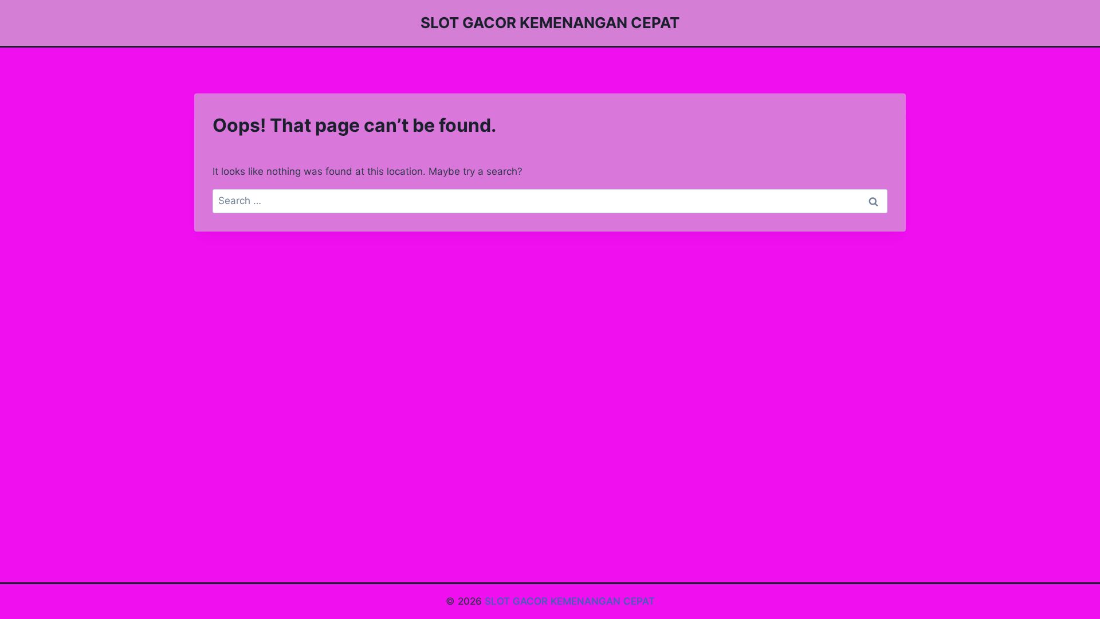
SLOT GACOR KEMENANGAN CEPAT (570, 601)
